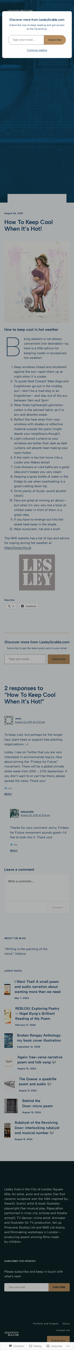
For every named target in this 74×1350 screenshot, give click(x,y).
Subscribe (55, 39)
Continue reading (37, 50)
